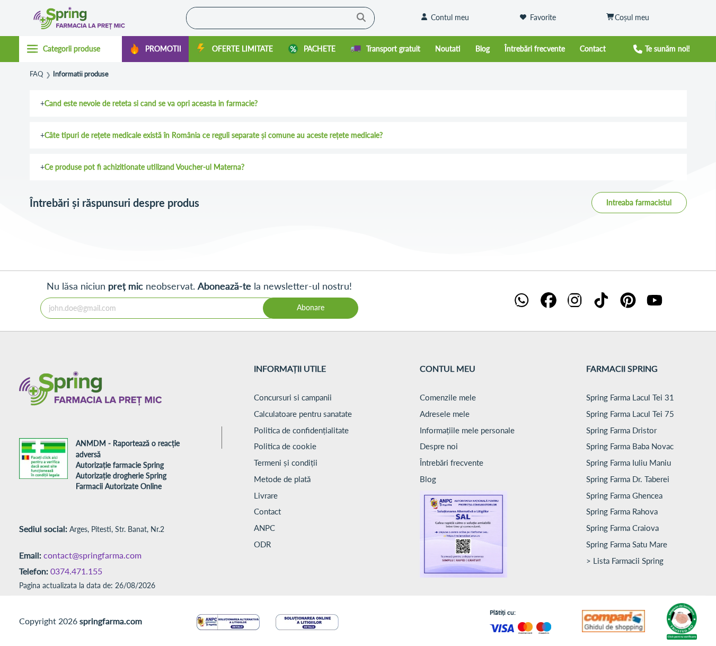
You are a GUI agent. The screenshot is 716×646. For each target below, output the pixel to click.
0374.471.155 (76, 571)
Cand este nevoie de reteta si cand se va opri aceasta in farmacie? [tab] (151, 103)
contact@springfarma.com (92, 555)
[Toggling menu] (70, 48)
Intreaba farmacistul (638, 202)
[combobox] (280, 18)
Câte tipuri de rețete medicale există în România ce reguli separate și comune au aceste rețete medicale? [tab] (214, 134)
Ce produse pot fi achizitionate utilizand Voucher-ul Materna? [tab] (144, 166)
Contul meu (450, 17)
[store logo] (100, 18)
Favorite (543, 17)
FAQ (36, 74)
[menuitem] (155, 49)
